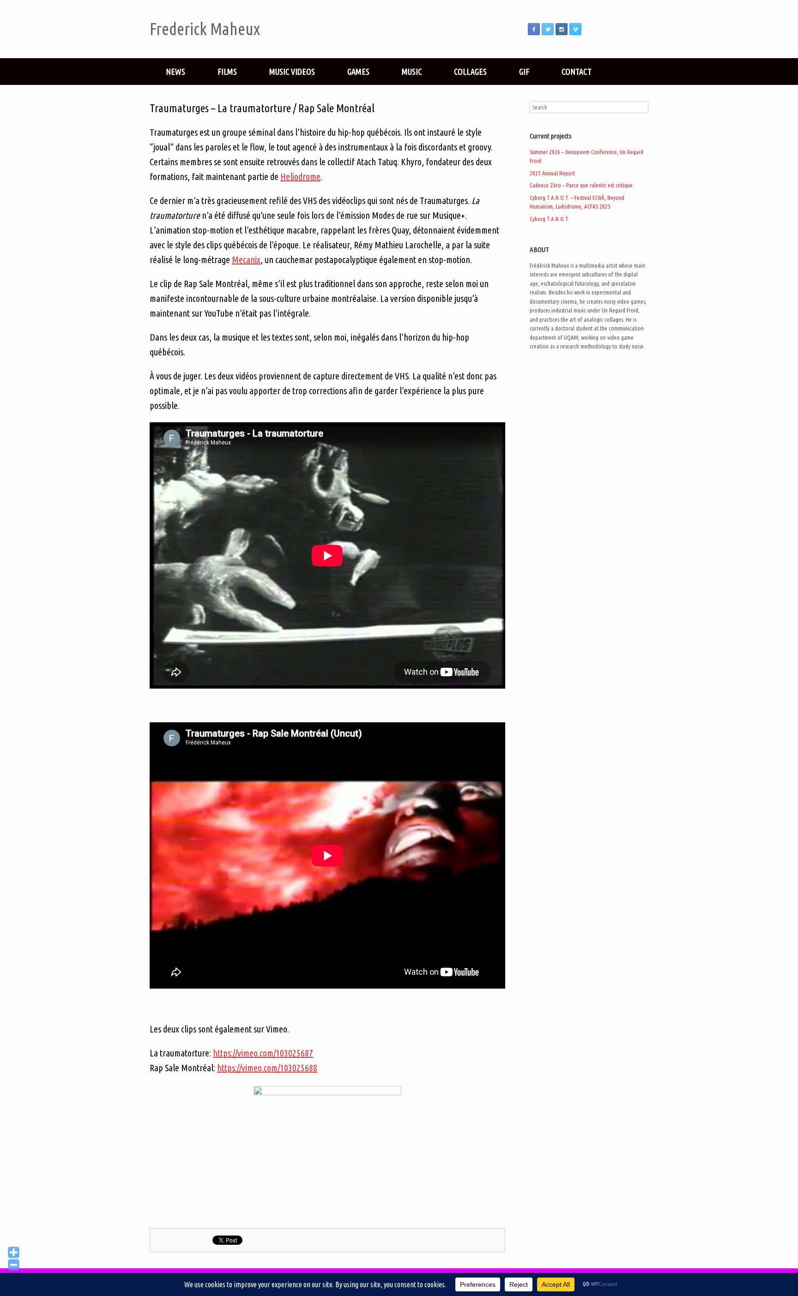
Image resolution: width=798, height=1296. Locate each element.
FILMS (227, 71)
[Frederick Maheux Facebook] (534, 29)
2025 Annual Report (552, 173)
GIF (524, 71)
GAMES (358, 71)
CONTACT (577, 71)
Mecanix (246, 259)
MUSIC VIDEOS (292, 71)
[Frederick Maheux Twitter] (548, 29)
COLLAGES (470, 71)
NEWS (175, 71)
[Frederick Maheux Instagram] (562, 29)
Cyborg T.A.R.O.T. (549, 219)
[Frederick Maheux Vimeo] (575, 29)
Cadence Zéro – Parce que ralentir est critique (581, 185)
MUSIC (412, 71)
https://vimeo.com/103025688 (267, 1067)
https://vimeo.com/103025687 (263, 1053)
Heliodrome (300, 176)
